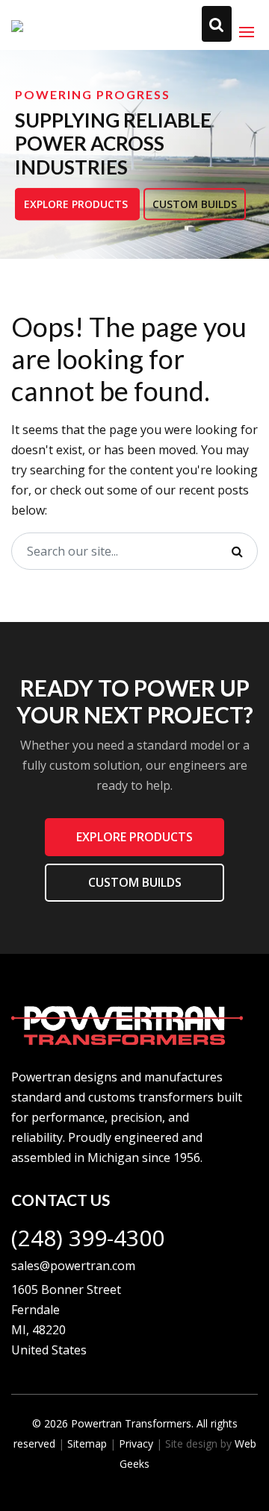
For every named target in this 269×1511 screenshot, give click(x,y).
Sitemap (87, 1443)
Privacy (136, 1443)
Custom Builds (194, 204)
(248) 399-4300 (87, 1237)
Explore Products (77, 204)
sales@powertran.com (73, 1265)
